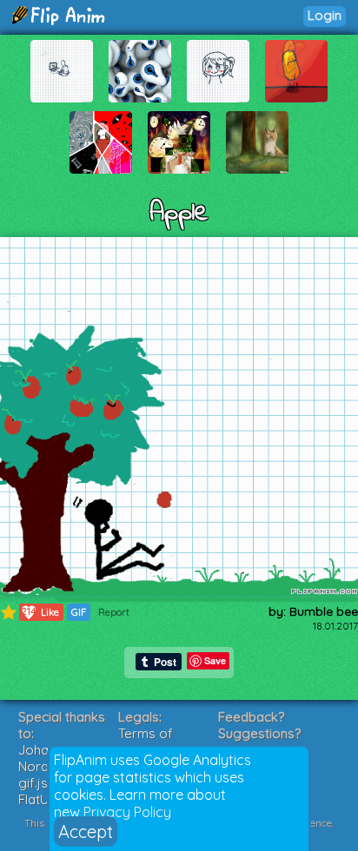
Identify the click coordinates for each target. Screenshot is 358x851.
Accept (85, 831)
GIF (78, 612)
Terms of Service (145, 741)
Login (324, 15)
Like (40, 611)
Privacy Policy (127, 812)
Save (215, 660)
